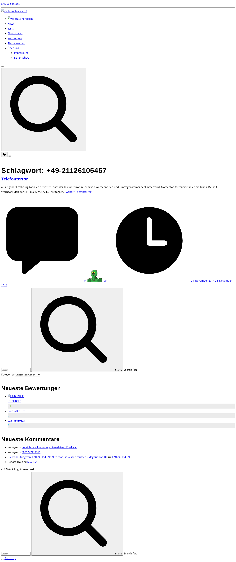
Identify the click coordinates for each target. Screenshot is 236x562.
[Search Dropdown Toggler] (43, 109)
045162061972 (16, 411)
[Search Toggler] (2, 559)
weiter (79, 192)
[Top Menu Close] (2, 66)
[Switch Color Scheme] (4, 154)
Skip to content (10, 3)
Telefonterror (14, 179)
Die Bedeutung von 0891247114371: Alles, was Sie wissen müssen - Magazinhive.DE (57, 457)
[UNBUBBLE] (16, 396)
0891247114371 (31, 452)
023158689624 (16, 420)
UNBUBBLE (14, 401)
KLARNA (32, 462)
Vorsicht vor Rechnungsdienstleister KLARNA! (49, 447)
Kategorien (8, 374)
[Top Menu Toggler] (9, 156)
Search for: (130, 369)
